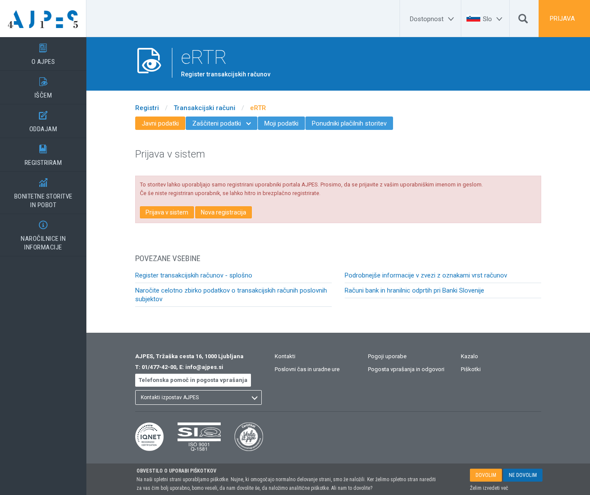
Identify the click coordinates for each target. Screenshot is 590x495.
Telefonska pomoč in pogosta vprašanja (193, 380)
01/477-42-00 (159, 367)
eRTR (258, 108)
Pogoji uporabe (387, 356)
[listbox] (198, 397)
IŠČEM (43, 88)
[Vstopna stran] (43, 18)
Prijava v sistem (167, 212)
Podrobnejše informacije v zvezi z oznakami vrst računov (426, 275)
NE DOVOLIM (523, 475)
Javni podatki (160, 123)
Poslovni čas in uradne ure (307, 369)
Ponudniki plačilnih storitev (349, 123)
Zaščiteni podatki (221, 123)
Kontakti (285, 356)
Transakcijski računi (204, 108)
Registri (147, 108)
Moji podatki (281, 123)
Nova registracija (223, 212)
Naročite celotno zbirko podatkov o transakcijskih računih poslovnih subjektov (231, 295)
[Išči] (523, 20)
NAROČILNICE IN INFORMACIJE (43, 236)
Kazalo (469, 356)
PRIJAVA (562, 18)
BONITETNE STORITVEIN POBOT (43, 193)
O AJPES (43, 55)
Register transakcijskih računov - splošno (193, 275)
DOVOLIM (486, 475)
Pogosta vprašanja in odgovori (406, 369)
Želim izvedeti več (489, 488)
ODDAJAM (43, 122)
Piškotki (471, 369)
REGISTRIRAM (43, 156)
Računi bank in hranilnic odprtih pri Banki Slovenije (414, 290)
